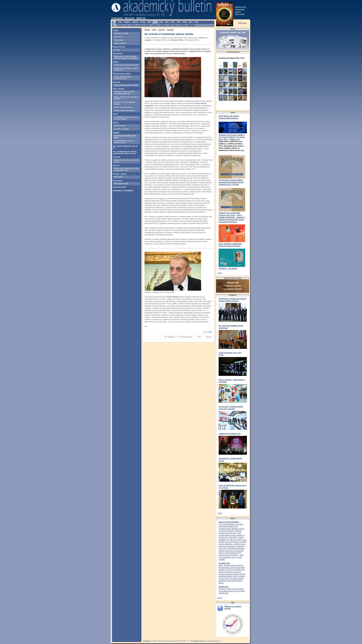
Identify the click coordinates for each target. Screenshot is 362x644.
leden (120, 25)
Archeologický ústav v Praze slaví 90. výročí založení (125, 118)
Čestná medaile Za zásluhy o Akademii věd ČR (124, 141)
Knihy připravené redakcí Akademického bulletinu (229, 117)
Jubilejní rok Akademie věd (229, 434)
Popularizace (118, 180)
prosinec (191, 25)
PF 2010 (117, 50)
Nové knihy (118, 37)
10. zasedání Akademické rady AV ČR (125, 147)
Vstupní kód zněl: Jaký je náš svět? (126, 65)
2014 (185, 22)
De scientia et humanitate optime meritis (125, 136)
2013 (179, 22)
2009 (155, 22)
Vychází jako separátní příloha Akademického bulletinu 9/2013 (231, 181)
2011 (167, 22)
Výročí (115, 114)
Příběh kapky (118, 40)
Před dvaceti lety (119, 126)
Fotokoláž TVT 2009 (121, 33)
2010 (161, 22)
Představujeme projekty (122, 74)
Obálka (115, 30)
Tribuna (116, 122)
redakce (127, 22)
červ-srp (163, 25)
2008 (149, 22)
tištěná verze (234, 139)
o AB (120, 22)
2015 (191, 22)
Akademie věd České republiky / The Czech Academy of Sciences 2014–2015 (232, 137)
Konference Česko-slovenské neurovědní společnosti (124, 92)
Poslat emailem (186, 337)
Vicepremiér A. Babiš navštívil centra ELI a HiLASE (231, 408)
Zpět (199, 337)
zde (242, 150)
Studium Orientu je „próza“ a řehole (126, 85)
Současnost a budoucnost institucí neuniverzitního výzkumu (232, 300)
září (169, 25)
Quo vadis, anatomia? (121, 129)
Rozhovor (116, 82)
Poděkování (223, 587)
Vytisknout (171, 337)
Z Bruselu (116, 157)
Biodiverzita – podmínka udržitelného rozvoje (126, 161)
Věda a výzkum (118, 89)
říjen (175, 25)
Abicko (147, 30)
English (244, 23)
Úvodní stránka (117, 18)
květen (147, 25)
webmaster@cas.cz (214, 641)
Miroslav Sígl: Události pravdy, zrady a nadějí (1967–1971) (126, 169)
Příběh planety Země (121, 183)
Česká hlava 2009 (119, 187)
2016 (197, 22)
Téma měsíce (118, 53)
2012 (173, 22)
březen (133, 25)
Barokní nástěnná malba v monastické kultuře (123, 77)
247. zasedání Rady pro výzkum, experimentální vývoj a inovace (125, 152)
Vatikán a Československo (123, 107)
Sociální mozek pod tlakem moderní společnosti (126, 69)
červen (155, 25)
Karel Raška (118, 177)
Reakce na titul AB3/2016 (229, 522)
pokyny (135, 22)
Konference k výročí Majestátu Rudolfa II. (124, 103)
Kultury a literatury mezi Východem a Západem (126, 98)
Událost (116, 62)
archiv (142, 22)
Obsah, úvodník (119, 47)
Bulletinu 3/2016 (233, 542)
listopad (182, 25)
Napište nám (141, 18)
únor (126, 25)
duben (140, 25)
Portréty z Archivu (119, 174)
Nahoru (209, 337)
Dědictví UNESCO (120, 43)
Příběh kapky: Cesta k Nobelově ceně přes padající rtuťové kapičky (126, 57)
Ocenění (116, 132)
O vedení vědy (224, 563)
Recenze (116, 165)
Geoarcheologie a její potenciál (124, 110)
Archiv (219, 273)
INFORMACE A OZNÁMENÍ (123, 190)
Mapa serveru (129, 18)
